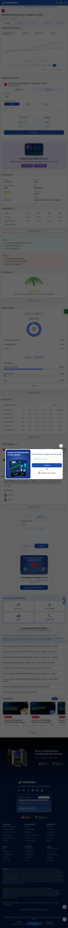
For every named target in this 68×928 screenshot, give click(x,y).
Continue (47, 465)
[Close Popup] (61, 446)
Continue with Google (48, 473)
